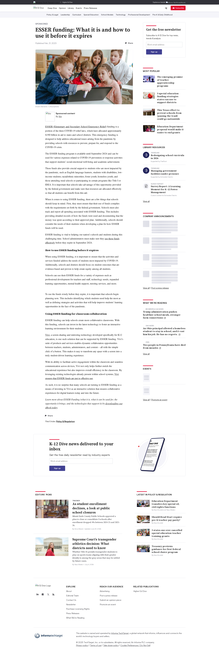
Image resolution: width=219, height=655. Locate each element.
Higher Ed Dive (67, 2)
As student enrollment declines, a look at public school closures (91, 508)
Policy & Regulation (65, 421)
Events (79, 8)
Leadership (65, 15)
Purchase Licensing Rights (78, 609)
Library (71, 8)
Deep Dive (52, 8)
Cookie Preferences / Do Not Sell (135, 645)
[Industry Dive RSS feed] (53, 594)
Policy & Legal (52, 15)
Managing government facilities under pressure (165, 172)
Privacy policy (82, 645)
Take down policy (111, 645)
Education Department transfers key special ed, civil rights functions (165, 504)
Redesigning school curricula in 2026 (167, 157)
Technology (121, 15)
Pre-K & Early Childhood (162, 15)
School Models (107, 15)
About (69, 591)
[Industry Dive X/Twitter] (48, 594)
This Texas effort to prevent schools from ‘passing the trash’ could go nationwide (169, 114)
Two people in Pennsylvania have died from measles (164, 346)
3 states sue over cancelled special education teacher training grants (167, 533)
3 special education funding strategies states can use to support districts (168, 98)
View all (146, 201)
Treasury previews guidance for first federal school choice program (166, 549)
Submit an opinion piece (110, 600)
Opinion (62, 8)
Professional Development (139, 15)
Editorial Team (72, 595)
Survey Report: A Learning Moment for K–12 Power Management (166, 189)
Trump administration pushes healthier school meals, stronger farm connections (162, 314)
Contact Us (71, 600)
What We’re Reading (75, 617)
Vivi (60, 116)
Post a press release (160, 288)
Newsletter (71, 604)
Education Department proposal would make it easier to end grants (170, 129)
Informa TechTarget (120, 633)
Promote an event (159, 399)
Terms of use (96, 645)
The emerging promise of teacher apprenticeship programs (170, 81)
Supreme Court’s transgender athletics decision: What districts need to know (94, 543)
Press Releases (90, 8)
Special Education (91, 15)
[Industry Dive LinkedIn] (37, 594)
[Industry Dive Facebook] (42, 594)
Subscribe (179, 8)
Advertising (105, 591)
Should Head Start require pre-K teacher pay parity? (167, 518)
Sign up (154, 52)
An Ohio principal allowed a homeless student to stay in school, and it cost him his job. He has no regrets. (164, 331)
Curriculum (76, 15)
